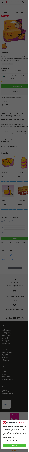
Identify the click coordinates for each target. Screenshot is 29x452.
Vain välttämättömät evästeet (14, 441)
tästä (12, 437)
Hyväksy (14, 445)
